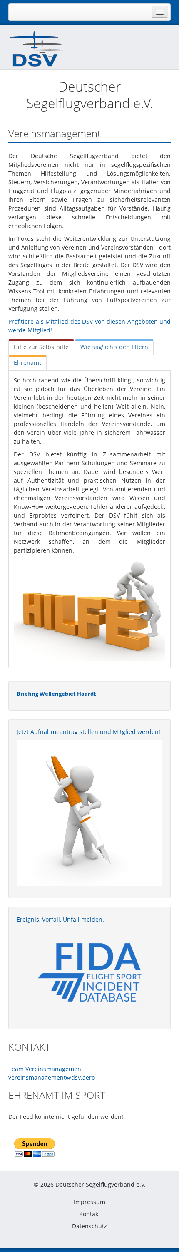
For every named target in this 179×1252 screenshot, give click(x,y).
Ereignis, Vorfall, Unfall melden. (60, 919)
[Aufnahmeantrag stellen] (89, 813)
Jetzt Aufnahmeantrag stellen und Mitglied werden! (88, 732)
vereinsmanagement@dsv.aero (51, 1077)
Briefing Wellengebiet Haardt (56, 693)
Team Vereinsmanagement (45, 1069)
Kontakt (89, 1214)
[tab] (41, 347)
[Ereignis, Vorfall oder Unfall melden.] (89, 972)
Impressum (89, 1202)
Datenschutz (89, 1226)
